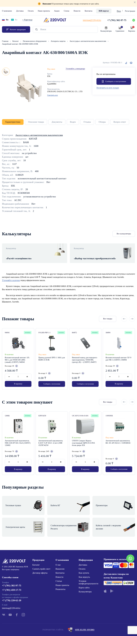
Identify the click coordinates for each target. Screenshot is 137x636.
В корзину (18, 384)
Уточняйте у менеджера (75, 69)
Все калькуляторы (124, 234)
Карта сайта (84, 587)
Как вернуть (84, 577)
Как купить (84, 573)
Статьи (66, 11)
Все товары (107, 319)
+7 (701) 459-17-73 (11, 590)
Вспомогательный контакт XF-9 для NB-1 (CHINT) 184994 (118, 359)
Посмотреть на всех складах (107, 88)
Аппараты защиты (58, 41)
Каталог (15, 41)
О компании (7, 11)
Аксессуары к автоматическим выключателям (88, 41)
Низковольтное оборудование (35, 41)
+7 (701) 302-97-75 (11, 585)
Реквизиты (60, 589)
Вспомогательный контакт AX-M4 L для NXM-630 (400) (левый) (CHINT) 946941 (17, 360)
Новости (77, 11)
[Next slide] (132, 319)
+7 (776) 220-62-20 (11, 600)
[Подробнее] (16, 366)
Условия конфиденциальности (88, 582)
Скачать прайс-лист (41, 569)
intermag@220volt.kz (11, 608)
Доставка (20, 11)
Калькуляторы (85, 591)
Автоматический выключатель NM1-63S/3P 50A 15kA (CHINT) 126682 (18, 443)
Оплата (31, 11)
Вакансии (60, 569)
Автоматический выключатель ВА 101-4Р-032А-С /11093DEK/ (118, 442)
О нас (58, 565)
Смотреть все (52, 95)
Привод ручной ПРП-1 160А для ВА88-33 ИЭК (51, 359)
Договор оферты (39, 573)
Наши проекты (44, 11)
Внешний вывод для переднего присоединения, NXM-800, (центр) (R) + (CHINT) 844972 (84, 360)
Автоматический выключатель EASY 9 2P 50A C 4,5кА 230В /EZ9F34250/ (50, 443)
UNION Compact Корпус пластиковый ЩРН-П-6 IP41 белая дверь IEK (83, 443)
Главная (5, 41)
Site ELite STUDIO (84, 630)
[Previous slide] (124, 319)
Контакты (88, 11)
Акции (57, 11)
